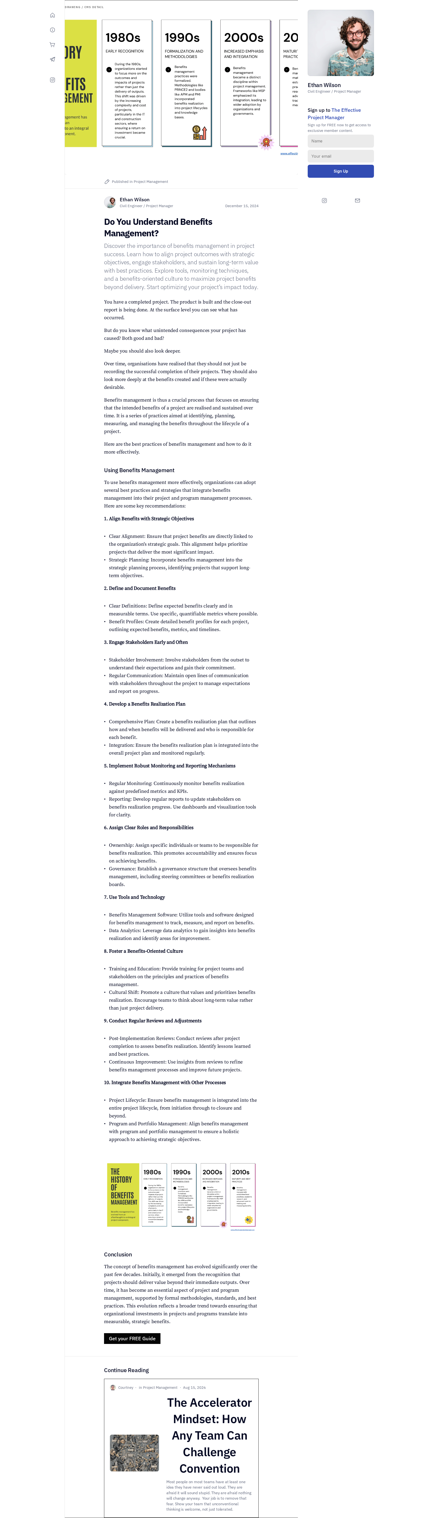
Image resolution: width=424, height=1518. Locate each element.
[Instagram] (52, 80)
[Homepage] (52, 15)
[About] (52, 30)
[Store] (52, 44)
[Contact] (52, 59)
